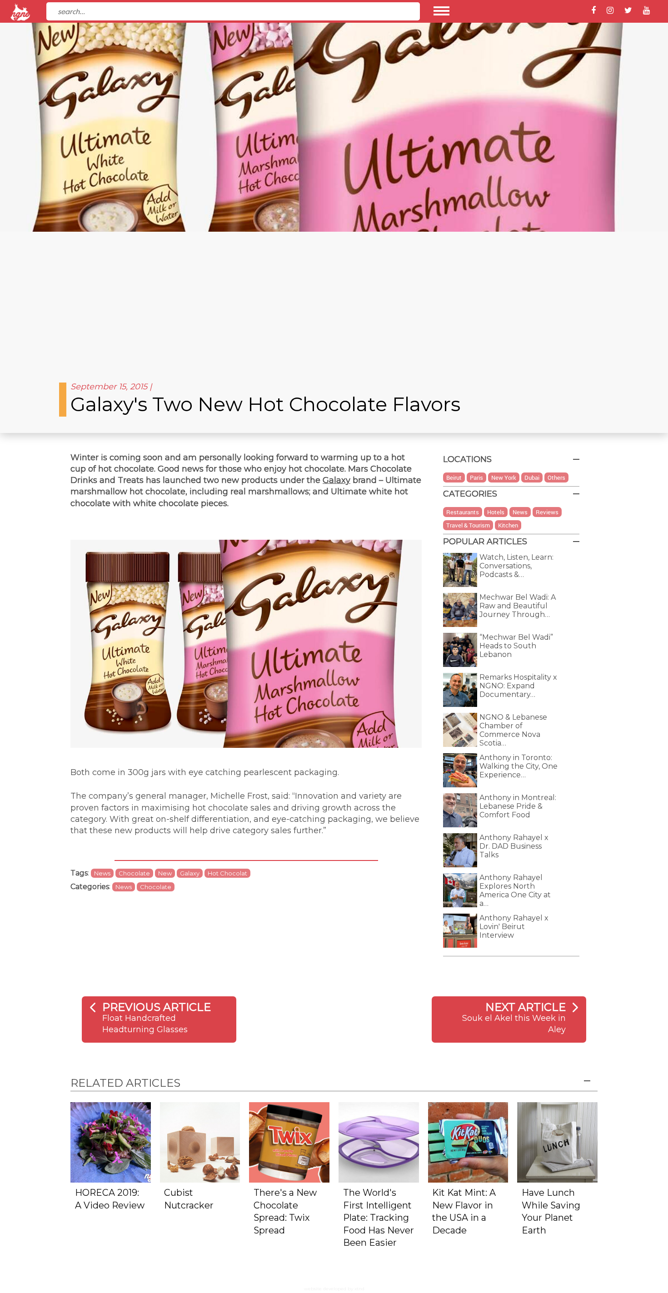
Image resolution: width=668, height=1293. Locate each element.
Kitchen (508, 525)
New (165, 873)
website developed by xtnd (334, 1289)
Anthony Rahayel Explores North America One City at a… (515, 890)
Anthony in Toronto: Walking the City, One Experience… (518, 766)
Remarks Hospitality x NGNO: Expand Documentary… (518, 686)
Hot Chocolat (227, 873)
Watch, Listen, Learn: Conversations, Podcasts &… (516, 566)
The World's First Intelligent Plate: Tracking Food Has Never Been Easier (378, 1217)
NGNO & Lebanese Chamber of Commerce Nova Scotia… (513, 730)
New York (503, 477)
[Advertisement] (334, 299)
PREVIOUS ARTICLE (156, 1007)
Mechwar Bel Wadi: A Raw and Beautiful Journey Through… (517, 606)
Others (556, 477)
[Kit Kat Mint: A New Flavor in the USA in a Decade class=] (468, 1141)
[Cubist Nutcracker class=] (200, 1141)
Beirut (454, 477)
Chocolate (134, 873)
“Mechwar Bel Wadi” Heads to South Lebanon (516, 646)
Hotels (495, 512)
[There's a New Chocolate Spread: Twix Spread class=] (289, 1141)
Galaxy (336, 480)
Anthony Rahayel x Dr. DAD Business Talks (513, 846)
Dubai (531, 477)
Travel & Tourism (468, 525)
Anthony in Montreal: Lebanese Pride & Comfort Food (517, 806)
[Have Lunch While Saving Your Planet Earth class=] (557, 1141)
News (102, 873)
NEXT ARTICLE (525, 1007)
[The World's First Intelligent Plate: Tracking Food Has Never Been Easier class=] (379, 1141)
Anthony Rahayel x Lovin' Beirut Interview (513, 927)
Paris (476, 477)
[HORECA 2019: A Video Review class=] (110, 1141)
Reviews (547, 512)
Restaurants (462, 512)
